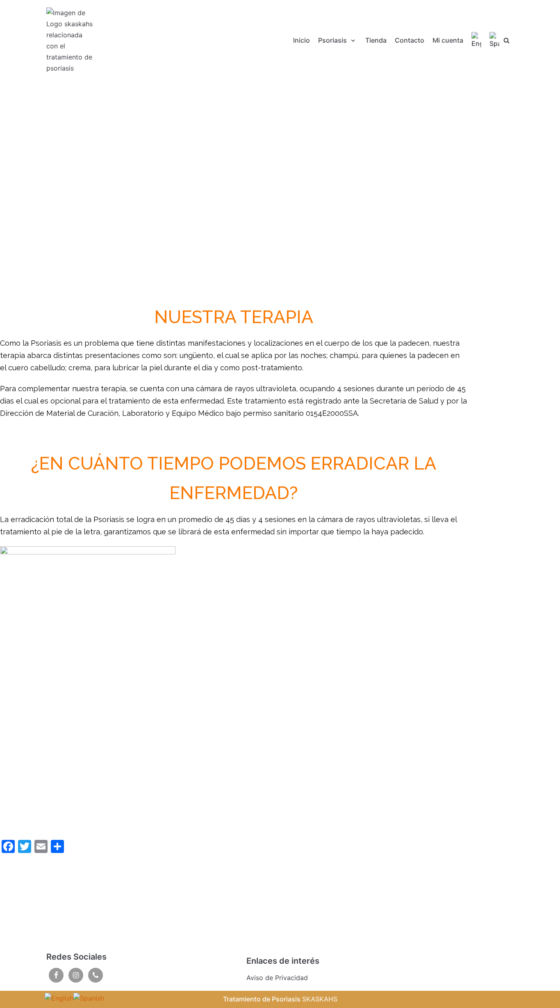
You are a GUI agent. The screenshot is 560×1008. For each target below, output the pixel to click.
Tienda (376, 40)
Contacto (409, 40)
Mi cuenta (448, 40)
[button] (233, 282)
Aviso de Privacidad (277, 978)
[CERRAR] (506, 40)
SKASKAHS (319, 999)
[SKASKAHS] (71, 40)
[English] (476, 40)
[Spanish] (494, 40)
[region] (233, 191)
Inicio (301, 40)
